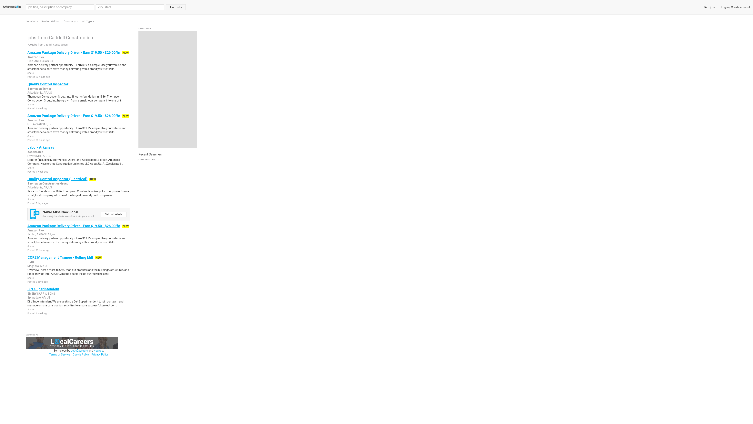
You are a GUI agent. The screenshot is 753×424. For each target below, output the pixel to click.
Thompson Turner (39, 88)
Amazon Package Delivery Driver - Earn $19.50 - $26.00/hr (73, 52)
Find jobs (710, 7)
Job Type (87, 21)
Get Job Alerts (114, 214)
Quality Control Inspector (47, 84)
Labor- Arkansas (40, 147)
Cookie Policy (81, 354)
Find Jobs (176, 7)
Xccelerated (35, 152)
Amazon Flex (35, 57)
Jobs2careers (79, 350)
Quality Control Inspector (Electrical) (57, 179)
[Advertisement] (167, 89)
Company (70, 21)
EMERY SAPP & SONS (41, 293)
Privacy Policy (100, 354)
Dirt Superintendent (43, 289)
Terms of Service (59, 354)
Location (31, 21)
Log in (725, 7)
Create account (740, 7)
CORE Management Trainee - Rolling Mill (60, 257)
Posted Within (50, 21)
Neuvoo (98, 350)
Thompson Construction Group (47, 183)
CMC (30, 262)
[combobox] (130, 7)
